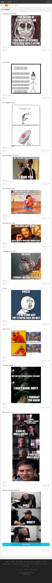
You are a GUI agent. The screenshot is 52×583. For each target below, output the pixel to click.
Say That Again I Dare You (10, 155)
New (9, 5)
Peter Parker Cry (7, 412)
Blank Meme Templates (29, 561)
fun (6, 46)
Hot (6, 5)
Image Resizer (15, 563)
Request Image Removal (44, 563)
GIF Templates (38, 561)
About (21, 563)
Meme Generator (19, 561)
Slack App (36, 563)
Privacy (24, 563)
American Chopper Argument (11, 490)
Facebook (17, 569)
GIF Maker (13, 561)
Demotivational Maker (7, 563)
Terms (29, 563)
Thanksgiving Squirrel (8, 251)
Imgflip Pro (7, 561)
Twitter (21, 569)
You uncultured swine (8, 188)
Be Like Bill (5, 62)
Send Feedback (26, 566)
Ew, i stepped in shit (8, 102)
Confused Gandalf (7, 365)
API (32, 563)
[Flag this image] (48, 50)
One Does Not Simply (8, 223)
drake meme (6, 329)
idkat (2, 9)
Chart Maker (44, 561)
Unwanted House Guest (9, 13)
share (43, 50)
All (2, 5)
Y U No (4, 288)
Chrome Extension (33, 569)
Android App (26, 569)
